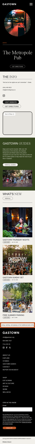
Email (4, 405)
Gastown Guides (6, 364)
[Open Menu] (31, 4)
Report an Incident (6, 370)
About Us (6, 355)
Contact (6, 367)
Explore (6, 358)
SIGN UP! (9, 428)
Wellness (7, 392)
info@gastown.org (8, 337)
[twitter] (10, 348)
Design (5, 386)
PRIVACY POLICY (7, 442)
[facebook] (7, 348)
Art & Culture (8, 383)
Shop (5, 377)
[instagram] (3, 348)
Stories (6, 361)
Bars (5, 43)
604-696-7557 (7, 341)
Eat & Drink (7, 380)
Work (5, 389)
